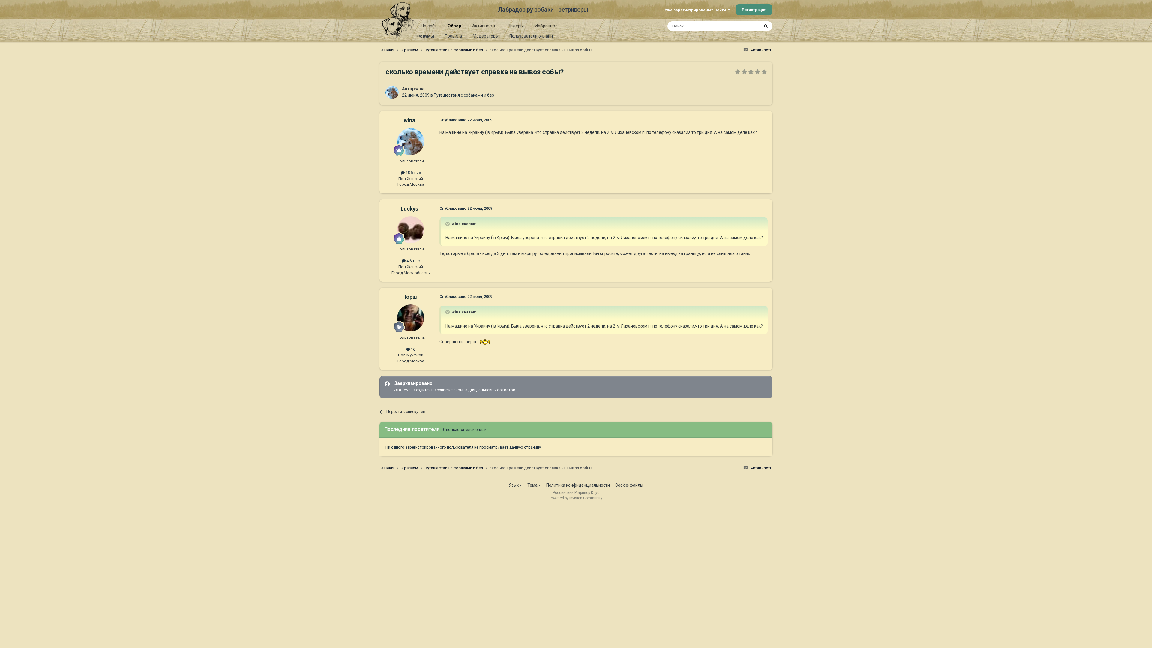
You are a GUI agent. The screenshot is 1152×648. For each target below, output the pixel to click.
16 (412, 349)
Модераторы (486, 36)
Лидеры (515, 25)
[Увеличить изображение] (485, 341)
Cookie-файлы (629, 485)
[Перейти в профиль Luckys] (410, 229)
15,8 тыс (413, 172)
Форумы (425, 36)
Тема (532, 485)
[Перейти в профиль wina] (392, 92)
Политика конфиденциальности (578, 485)
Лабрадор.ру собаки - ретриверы (543, 9)
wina (420, 88)
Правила (453, 36)
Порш (409, 297)
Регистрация (754, 10)
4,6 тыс (413, 261)
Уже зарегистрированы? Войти (696, 10)
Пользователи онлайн (531, 36)
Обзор (454, 25)
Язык (514, 485)
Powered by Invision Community (576, 498)
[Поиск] (765, 26)
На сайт (429, 25)
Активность (484, 25)
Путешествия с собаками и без (464, 95)
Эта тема (743, 26)
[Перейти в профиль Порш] (410, 318)
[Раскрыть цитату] (448, 223)
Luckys (409, 209)
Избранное (546, 25)
